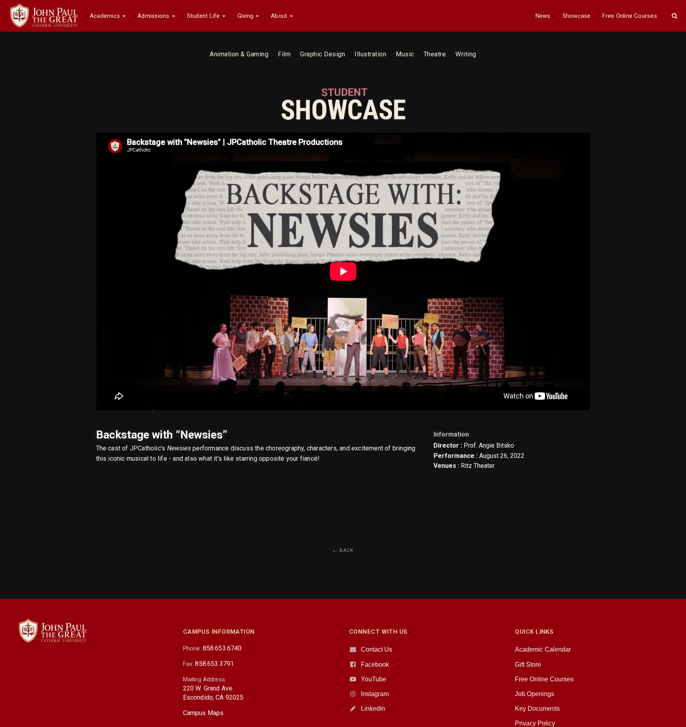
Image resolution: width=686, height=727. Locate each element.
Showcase (577, 15)
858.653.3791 (214, 663)
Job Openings (534, 693)
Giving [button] (246, 15)
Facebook (375, 664)
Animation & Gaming (239, 54)
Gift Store (528, 664)
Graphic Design (322, 54)
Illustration (370, 54)
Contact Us (376, 649)
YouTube (373, 679)
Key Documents (537, 708)
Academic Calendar (543, 649)
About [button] (280, 15)
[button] (674, 16)
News (543, 15)
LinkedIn (373, 708)
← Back (343, 550)
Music (405, 54)
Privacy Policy (535, 723)
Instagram (375, 693)
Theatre (435, 54)
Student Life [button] (204, 15)
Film (284, 54)
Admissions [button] (154, 15)
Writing (465, 54)
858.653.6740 (222, 648)
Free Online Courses (629, 15)
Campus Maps (203, 713)
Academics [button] (105, 15)
